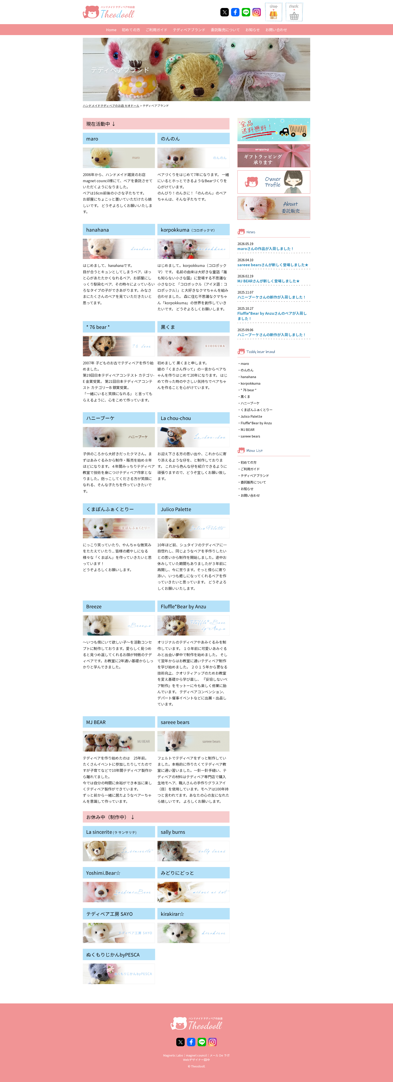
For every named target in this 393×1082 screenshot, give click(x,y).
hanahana (248, 376)
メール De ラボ (220, 1055)
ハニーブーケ (250, 403)
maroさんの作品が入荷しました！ (265, 248)
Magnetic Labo (173, 1055)
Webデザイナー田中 (196, 1059)
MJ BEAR (247, 429)
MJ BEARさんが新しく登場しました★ (268, 281)
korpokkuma (250, 383)
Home (111, 29)
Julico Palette (251, 416)
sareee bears (250, 436)
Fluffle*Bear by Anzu (256, 422)
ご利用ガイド (156, 29)
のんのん (247, 370)
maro (245, 363)
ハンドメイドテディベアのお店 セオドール (111, 105)
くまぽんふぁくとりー (256, 409)
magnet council (196, 1055)
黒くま (245, 396)
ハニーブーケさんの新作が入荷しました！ (271, 297)
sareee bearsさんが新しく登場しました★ (272, 264)
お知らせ (252, 29)
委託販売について (225, 29)
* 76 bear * (249, 389)
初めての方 (131, 29)
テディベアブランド (189, 29)
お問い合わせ (276, 29)
